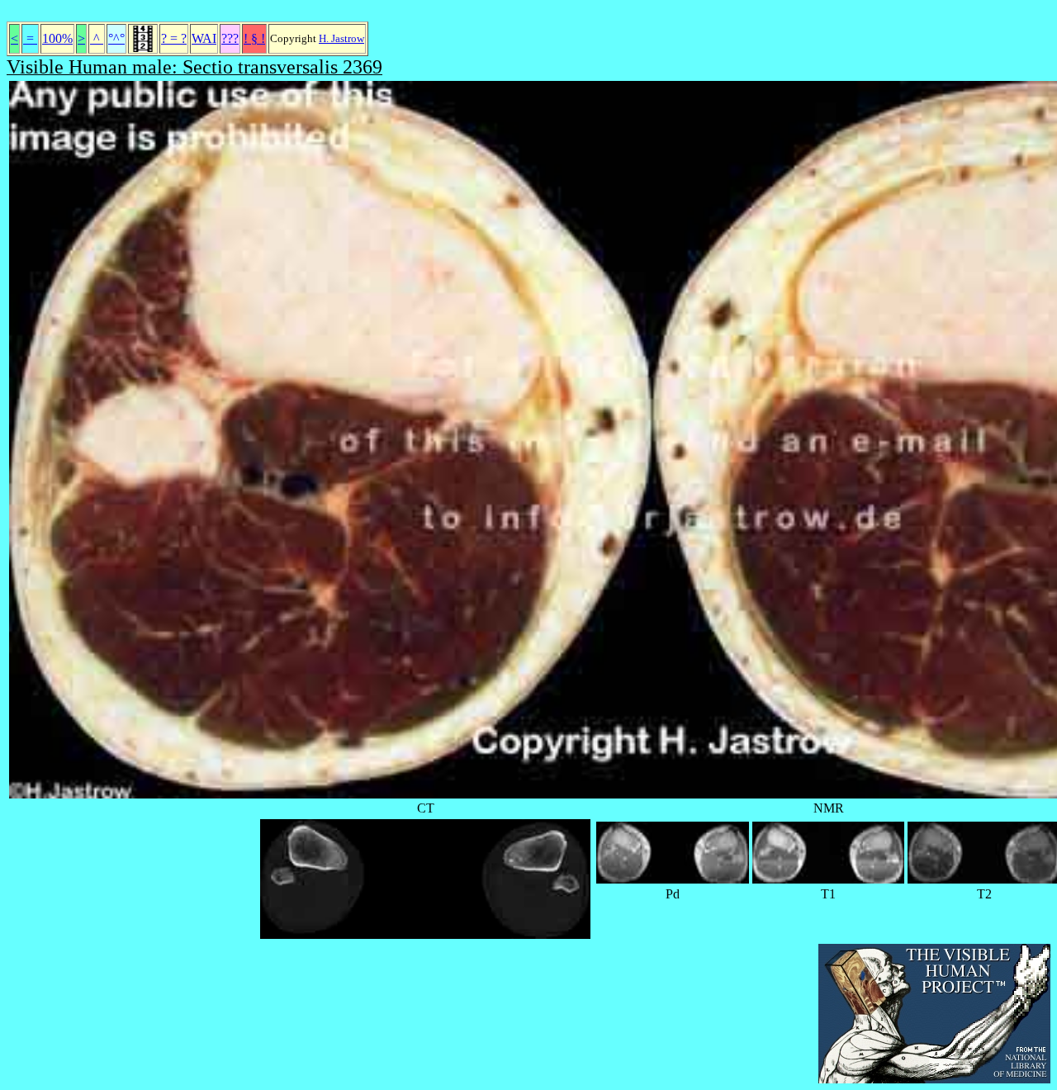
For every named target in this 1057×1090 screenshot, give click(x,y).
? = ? (174, 38)
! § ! (254, 38)
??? (230, 38)
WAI (204, 38)
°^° (116, 38)
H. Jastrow (341, 38)
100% (57, 38)
